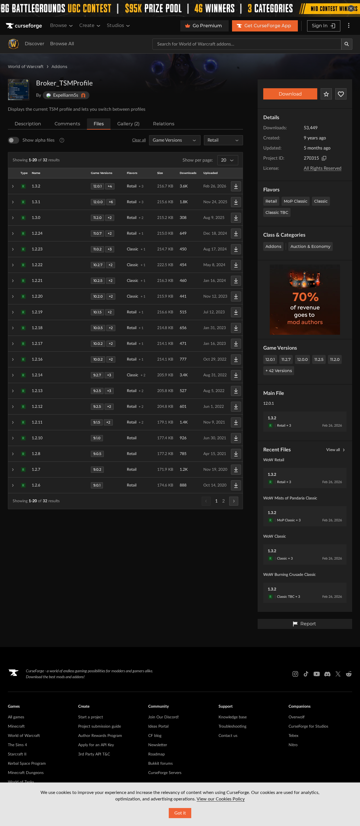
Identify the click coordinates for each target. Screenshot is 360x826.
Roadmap (156, 754)
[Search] (346, 44)
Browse (58, 25)
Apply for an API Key (96, 745)
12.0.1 (270, 359)
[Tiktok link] (306, 674)
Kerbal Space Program (27, 764)
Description (28, 123)
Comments (67, 123)
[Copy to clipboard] (324, 158)
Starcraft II (17, 754)
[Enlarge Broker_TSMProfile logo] (18, 89)
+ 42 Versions (279, 370)
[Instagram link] (295, 674)
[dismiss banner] (351, 8)
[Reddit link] (348, 674)
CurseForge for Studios (308, 726)
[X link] (338, 674)
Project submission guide (99, 726)
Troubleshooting (232, 726)
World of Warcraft (26, 66)
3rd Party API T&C (94, 754)
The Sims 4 (17, 745)
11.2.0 (334, 359)
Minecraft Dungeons (26, 773)
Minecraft (16, 726)
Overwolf (297, 717)
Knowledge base (233, 717)
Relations (163, 123)
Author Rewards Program (100, 736)
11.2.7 (286, 359)
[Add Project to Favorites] (326, 93)
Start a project (90, 717)
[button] (125, 186)
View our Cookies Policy (221, 799)
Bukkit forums (160, 764)
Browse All (62, 43)
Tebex (293, 736)
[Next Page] (233, 501)
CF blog (154, 736)
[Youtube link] (316, 674)
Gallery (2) (128, 123)
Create (86, 25)
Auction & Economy (310, 246)
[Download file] (236, 186)
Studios (115, 25)
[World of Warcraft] (13, 44)
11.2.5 (318, 359)
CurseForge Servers (164, 773)
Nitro (293, 745)
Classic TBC (277, 212)
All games (16, 717)
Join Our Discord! (163, 717)
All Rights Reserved (322, 168)
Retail (271, 201)
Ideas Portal (158, 726)
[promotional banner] (180, 8)
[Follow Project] (340, 93)
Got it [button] (180, 813)
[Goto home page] (24, 26)
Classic (321, 201)
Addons (59, 66)
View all (333, 450)
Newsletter (157, 745)
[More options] (348, 25)
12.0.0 (302, 359)
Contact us (228, 736)
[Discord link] (327, 674)
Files (99, 123)
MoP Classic (295, 201)
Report (308, 623)
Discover (34, 43)
